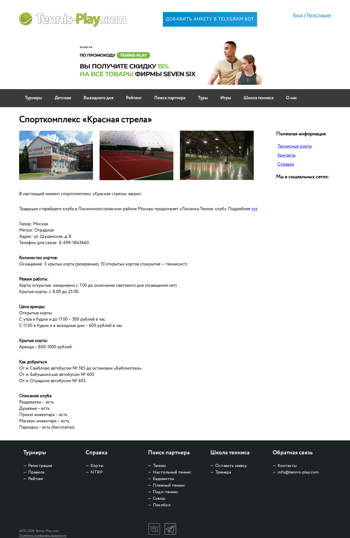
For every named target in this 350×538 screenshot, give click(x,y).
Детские (63, 98)
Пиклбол (161, 505)
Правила (36, 472)
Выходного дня (98, 98)
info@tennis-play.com (298, 472)
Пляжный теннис (169, 485)
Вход (298, 15)
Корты (97, 466)
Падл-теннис (165, 492)
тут (254, 209)
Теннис (159, 466)
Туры (203, 98)
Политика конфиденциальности (42, 535)
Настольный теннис (172, 472)
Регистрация (319, 15)
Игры (225, 98)
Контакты (287, 155)
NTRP (97, 472)
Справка (286, 164)
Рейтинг (134, 98)
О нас (291, 98)
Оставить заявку (231, 466)
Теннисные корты (295, 146)
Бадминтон (163, 479)
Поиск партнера (169, 98)
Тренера (223, 472)
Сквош (159, 498)
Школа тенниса (258, 98)
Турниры (33, 98)
